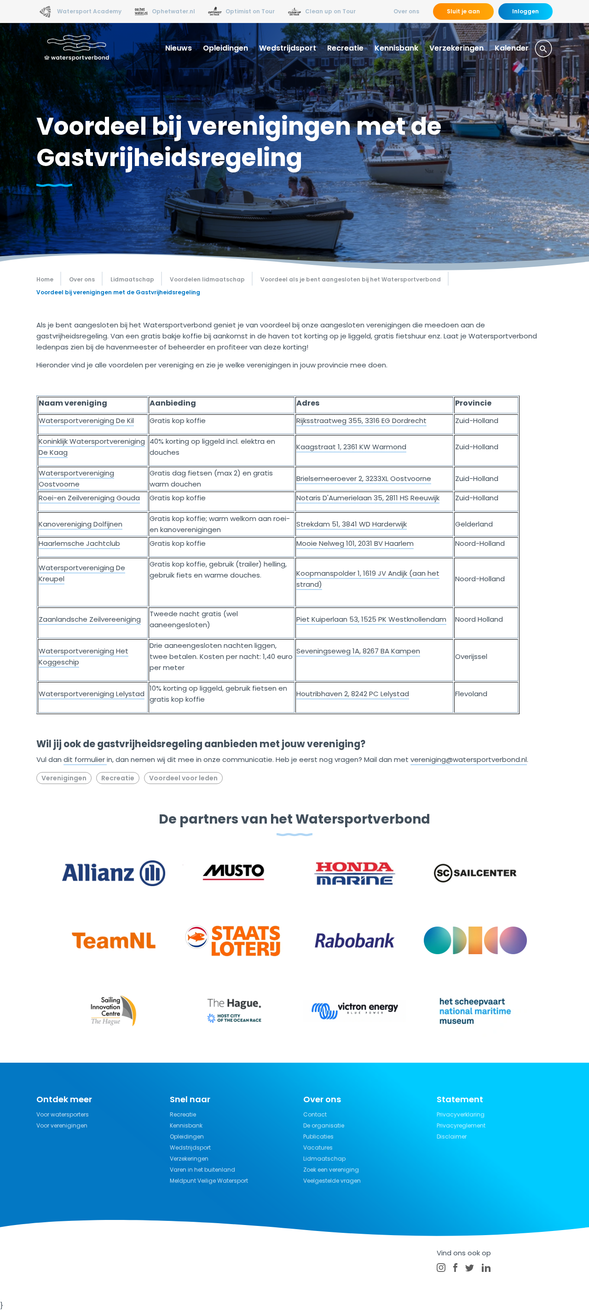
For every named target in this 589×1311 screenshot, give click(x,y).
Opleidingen (225, 48)
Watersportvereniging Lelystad (91, 693)
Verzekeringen (456, 48)
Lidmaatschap (324, 1158)
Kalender (512, 48)
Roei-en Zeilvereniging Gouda (89, 498)
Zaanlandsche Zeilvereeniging (90, 619)
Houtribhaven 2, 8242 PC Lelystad (352, 693)
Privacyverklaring (461, 1114)
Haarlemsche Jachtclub (79, 543)
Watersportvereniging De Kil (86, 420)
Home (44, 279)
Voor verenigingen (61, 1125)
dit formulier (85, 759)
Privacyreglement (461, 1125)
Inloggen (525, 11)
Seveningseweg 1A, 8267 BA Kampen (358, 651)
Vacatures (318, 1147)
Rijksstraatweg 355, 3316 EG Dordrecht (361, 420)
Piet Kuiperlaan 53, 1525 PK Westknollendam (371, 619)
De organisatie (323, 1125)
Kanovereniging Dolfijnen (80, 524)
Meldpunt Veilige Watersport (209, 1181)
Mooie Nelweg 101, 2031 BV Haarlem (355, 543)
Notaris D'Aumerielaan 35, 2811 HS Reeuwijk (367, 498)
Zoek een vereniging (331, 1170)
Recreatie (345, 48)
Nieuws (178, 48)
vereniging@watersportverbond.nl (468, 759)
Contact (315, 1114)
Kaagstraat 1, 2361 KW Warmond (351, 447)
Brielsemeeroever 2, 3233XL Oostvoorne (363, 478)
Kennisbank (396, 48)
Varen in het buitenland (202, 1170)
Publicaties (318, 1136)
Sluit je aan (463, 11)
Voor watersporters (62, 1114)
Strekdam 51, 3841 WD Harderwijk (351, 524)
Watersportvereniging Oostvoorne (76, 478)
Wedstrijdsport (287, 48)
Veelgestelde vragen (332, 1181)
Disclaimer (452, 1136)
